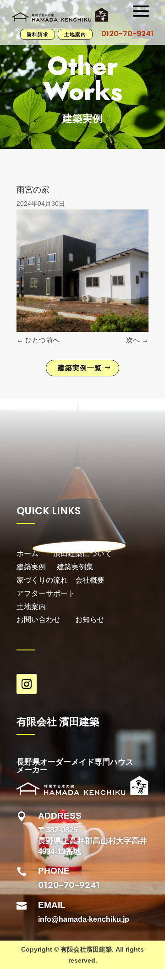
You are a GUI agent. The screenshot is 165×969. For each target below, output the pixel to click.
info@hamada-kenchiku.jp (83, 919)
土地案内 (75, 34)
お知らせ (89, 619)
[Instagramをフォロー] (26, 684)
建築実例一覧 (80, 368)
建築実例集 (75, 567)
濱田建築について (82, 553)
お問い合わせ (38, 619)
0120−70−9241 (69, 885)
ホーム (27, 553)
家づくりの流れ (42, 580)
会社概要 (89, 580)
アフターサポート (46, 593)
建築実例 (36, 567)
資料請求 (38, 34)
